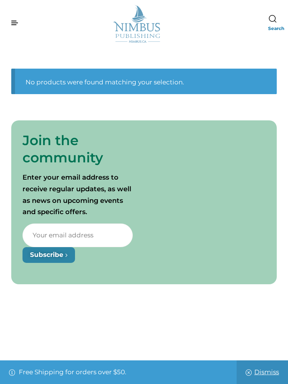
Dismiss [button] (266, 372)
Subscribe (47, 254)
